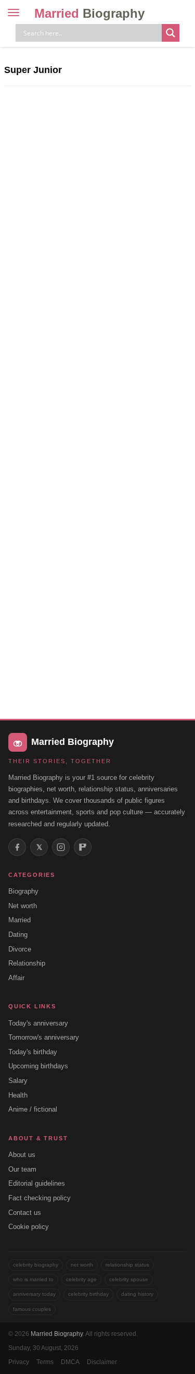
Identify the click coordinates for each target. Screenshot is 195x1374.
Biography (23, 891)
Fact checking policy (39, 1198)
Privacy (18, 1362)
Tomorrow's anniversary (43, 1037)
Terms (45, 1362)
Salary (18, 1080)
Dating (18, 934)
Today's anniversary (38, 1023)
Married (89, 13)
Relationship (26, 963)
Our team (22, 1169)
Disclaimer (102, 1362)
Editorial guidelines (36, 1183)
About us (21, 1155)
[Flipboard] (83, 847)
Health (18, 1095)
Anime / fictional (32, 1109)
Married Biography (57, 1333)
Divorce (19, 949)
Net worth (22, 906)
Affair (16, 978)
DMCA (70, 1362)
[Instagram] (61, 847)
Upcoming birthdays (38, 1066)
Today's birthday (32, 1052)
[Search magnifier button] (170, 33)
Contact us (24, 1212)
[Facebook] (17, 847)
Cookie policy (28, 1227)
